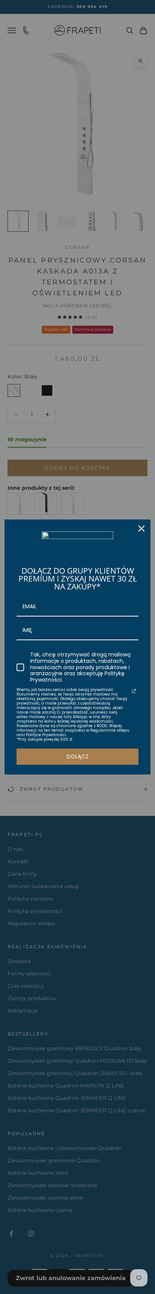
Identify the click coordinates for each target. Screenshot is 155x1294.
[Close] (141, 528)
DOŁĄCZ (77, 756)
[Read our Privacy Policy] (133, 691)
